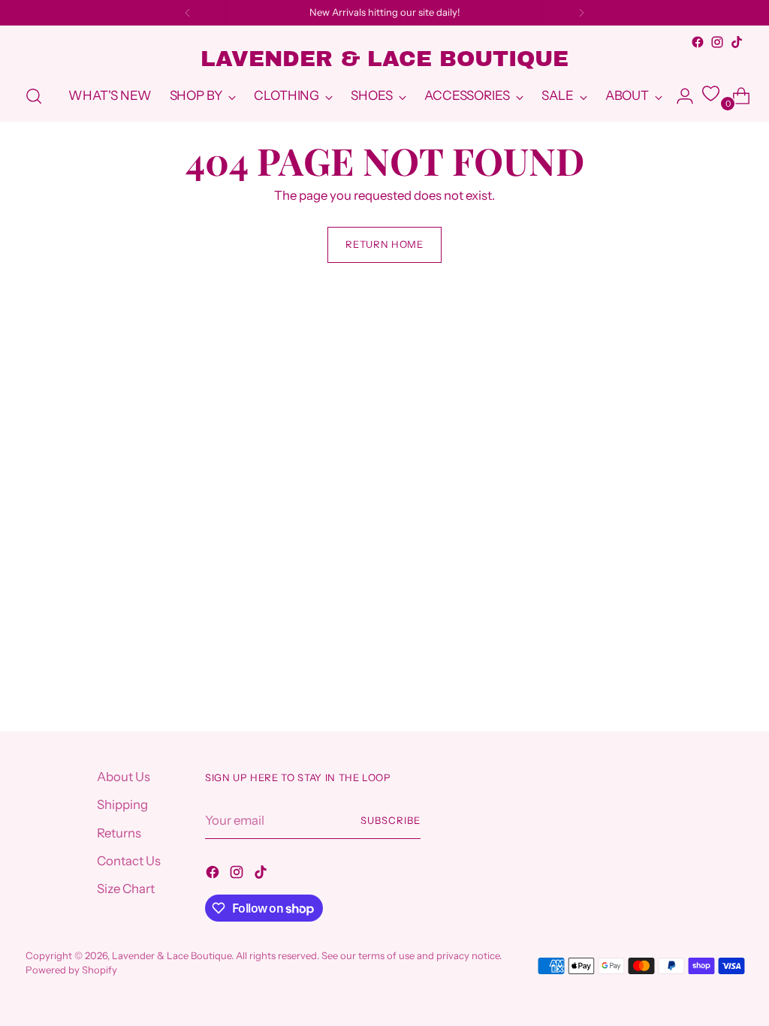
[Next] (581, 13)
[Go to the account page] (679, 96)
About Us (123, 776)
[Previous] (187, 13)
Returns (119, 832)
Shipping (122, 804)
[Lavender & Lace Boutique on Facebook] (697, 42)
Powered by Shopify (71, 970)
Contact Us (129, 860)
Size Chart (126, 888)
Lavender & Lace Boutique (171, 955)
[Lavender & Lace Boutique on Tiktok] (736, 42)
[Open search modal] (34, 96)
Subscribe (390, 820)
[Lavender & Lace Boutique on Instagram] (717, 42)
